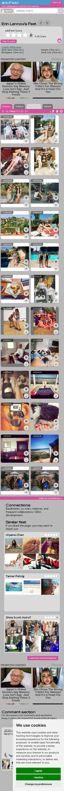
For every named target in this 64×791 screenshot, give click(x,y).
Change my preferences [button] (38, 784)
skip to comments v (50, 498)
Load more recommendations (43, 658)
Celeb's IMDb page (11, 47)
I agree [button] (38, 770)
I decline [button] (38, 777)
